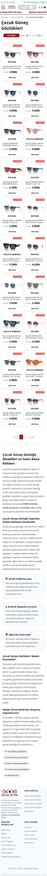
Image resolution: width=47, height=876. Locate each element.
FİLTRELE (12, 35)
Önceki (15, 437)
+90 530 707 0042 (8, 2)
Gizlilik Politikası (7, 853)
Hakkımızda (5, 830)
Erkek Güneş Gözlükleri (17, 757)
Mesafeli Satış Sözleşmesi (10, 857)
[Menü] (3, 7)
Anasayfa (4, 17)
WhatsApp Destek (36, 2)
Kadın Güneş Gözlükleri (17, 763)
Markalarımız (13, 775)
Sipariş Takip (5, 837)
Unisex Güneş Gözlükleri (18, 769)
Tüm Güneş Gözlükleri (17, 751)
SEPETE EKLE (12, 78)
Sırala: (34, 35)
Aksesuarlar (29, 843)
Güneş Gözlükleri (17, 17)
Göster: (22, 35)
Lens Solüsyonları (31, 839)
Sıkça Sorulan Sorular (9, 845)
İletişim (4, 834)
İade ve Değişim (7, 841)
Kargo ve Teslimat (7, 849)
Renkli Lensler (30, 835)
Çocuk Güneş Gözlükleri (33, 807)
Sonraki (31, 437)
